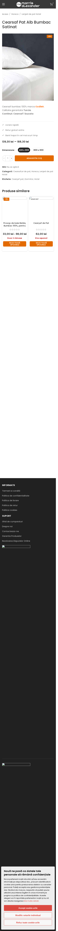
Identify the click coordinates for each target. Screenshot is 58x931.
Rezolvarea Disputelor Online (16, 541)
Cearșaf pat (18, 179)
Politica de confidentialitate (15, 495)
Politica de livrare (10, 500)
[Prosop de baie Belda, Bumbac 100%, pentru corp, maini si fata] (15, 209)
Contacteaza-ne (10, 531)
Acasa (5, 14)
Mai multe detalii (31, 901)
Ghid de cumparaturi (12, 521)
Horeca (14, 14)
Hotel (36, 179)
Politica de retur (10, 505)
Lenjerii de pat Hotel (31, 14)
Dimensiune (8, 150)
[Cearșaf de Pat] (41, 209)
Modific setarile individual (28, 915)
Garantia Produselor (12, 536)
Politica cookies (9, 510)
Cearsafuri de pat (22, 171)
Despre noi (7, 526)
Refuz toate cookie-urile (28, 922)
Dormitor (29, 179)
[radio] (24, 150)
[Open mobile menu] (3, 4)
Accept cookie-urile (27, 908)
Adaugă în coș (34, 158)
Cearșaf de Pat (41, 223)
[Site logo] (27, 4)
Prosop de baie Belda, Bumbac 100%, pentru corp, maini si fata (14, 226)
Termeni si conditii (11, 490)
